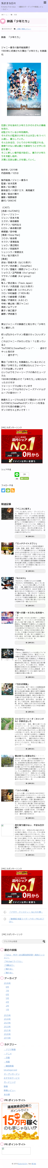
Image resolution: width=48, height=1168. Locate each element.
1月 (7, 1009)
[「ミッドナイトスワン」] (7, 548)
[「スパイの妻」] (7, 795)
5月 (7, 998)
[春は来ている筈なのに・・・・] (7, 761)
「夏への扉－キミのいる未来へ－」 (29, 613)
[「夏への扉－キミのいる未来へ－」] (7, 618)
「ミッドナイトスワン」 (26, 543)
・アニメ (8, 1053)
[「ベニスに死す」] (7, 514)
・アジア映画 (10, 1049)
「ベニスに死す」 (23, 508)
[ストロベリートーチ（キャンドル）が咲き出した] (7, 724)
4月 (7, 1002)
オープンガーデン (12, 1074)
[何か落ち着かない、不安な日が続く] (7, 830)
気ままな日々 (8, 3)
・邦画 (18, 29)
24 (24, 474)
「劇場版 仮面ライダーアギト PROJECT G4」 (26, 920)
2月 (7, 1005)
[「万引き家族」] (7, 689)
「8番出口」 (9, 965)
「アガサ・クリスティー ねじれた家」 (26, 912)
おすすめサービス (12, 1078)
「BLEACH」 (21, 578)
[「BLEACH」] (7, 583)
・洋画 (7, 1057)
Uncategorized (10, 1070)
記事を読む (31, 536)
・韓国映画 (9, 1066)
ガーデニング (10, 1082)
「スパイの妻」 (22, 790)
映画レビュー (26, 29)
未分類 (7, 1094)
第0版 (34, 1164)
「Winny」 (20, 649)
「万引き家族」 (22, 684)
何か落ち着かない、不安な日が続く (29, 826)
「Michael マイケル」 (13, 961)
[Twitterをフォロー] (3, 490)
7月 (7, 990)
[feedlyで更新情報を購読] (8, 490)
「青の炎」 (9, 969)
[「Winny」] (7, 655)
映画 (6, 1086)
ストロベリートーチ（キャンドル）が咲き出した (29, 720)
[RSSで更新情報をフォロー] (13, 490)
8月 (7, 987)
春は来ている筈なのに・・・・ (29, 755)
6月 (7, 994)
